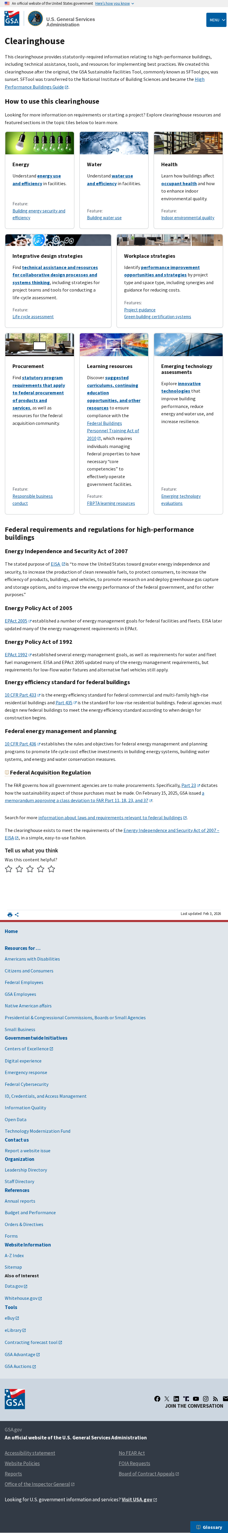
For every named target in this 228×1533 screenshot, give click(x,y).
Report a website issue (27, 1150)
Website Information (28, 1244)
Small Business (20, 1029)
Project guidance (140, 310)
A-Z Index (14, 1255)
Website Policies (22, 1463)
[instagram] (206, 1399)
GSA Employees (20, 994)
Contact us (17, 1140)
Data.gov (14, 1286)
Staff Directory (19, 1181)
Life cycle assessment (33, 316)
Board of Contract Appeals (147, 1473)
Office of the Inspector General (37, 1484)
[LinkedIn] (176, 1399)
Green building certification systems (157, 316)
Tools (11, 1307)
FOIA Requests (134, 1463)
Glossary (212, 1527)
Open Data (15, 1119)
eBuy (10, 1318)
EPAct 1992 (16, 654)
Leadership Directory (26, 1170)
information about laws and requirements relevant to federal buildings (110, 817)
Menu (214, 20)
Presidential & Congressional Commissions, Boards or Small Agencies (75, 1017)
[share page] (17, 916)
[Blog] (215, 1399)
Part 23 (188, 785)
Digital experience (23, 1061)
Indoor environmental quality (187, 217)
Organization (19, 1159)
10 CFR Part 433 (20, 695)
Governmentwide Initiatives (36, 1038)
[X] (167, 1399)
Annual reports (20, 1201)
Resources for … (23, 948)
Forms (11, 1236)
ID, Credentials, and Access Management (46, 1096)
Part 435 (64, 702)
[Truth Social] (186, 1399)
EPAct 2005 (16, 621)
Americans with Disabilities (32, 959)
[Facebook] (157, 1399)
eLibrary (13, 1330)
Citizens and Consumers (29, 971)
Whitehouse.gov (21, 1298)
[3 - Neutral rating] (30, 869)
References (17, 1190)
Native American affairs (28, 1006)
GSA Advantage (20, 1354)
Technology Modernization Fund (37, 1131)
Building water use (104, 217)
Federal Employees (24, 982)
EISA (56, 564)
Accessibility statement (30, 1453)
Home (11, 931)
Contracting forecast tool (31, 1342)
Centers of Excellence (27, 1049)
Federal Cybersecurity (26, 1084)
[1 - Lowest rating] (9, 869)
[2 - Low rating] (19, 869)
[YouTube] (196, 1399)
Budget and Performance (30, 1212)
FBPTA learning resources (111, 503)
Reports (13, 1473)
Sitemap (13, 1267)
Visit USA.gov (137, 1499)
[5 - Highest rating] (52, 869)
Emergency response (26, 1072)
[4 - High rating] (41, 869)
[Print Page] (10, 915)
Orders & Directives (24, 1224)
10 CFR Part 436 (20, 744)
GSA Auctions (18, 1366)
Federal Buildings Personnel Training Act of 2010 (113, 430)
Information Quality (25, 1107)
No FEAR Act (132, 1453)
